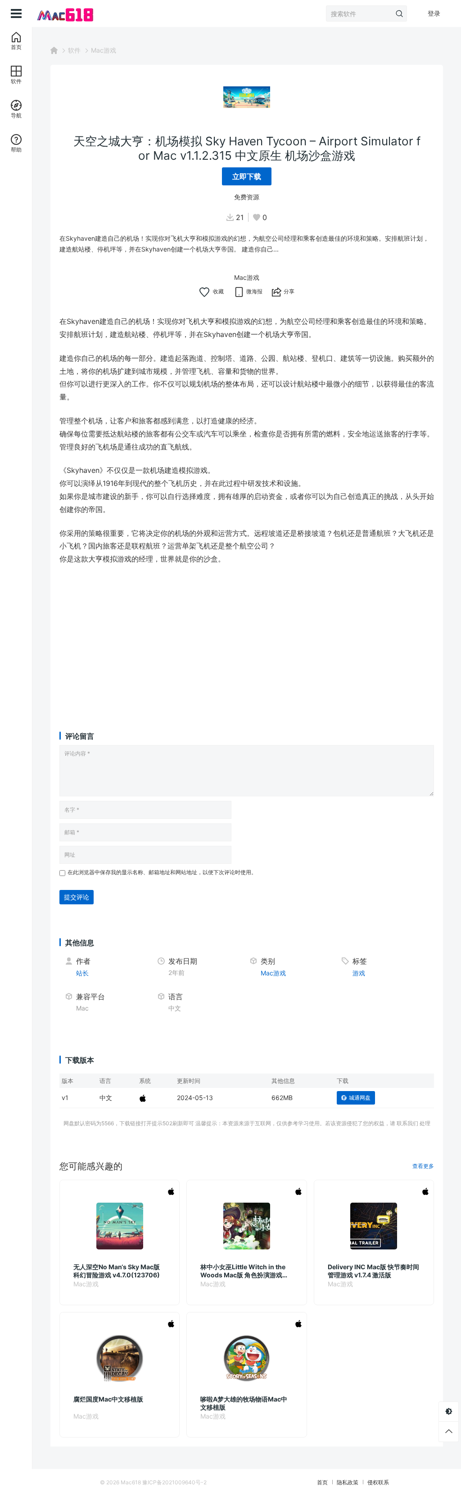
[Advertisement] (246, 639)
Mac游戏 (103, 50)
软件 (74, 50)
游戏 (359, 973)
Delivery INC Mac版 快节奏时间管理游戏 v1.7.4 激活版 (373, 1271)
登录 (434, 13)
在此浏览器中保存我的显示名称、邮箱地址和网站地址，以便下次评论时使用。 (162, 872)
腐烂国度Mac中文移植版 (108, 1399)
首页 (322, 1482)
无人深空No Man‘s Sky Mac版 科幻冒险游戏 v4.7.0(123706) (116, 1271)
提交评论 (76, 897)
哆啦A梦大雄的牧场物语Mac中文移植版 (243, 1403)
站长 (82, 973)
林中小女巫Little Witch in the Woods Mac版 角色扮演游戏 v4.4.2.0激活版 (242, 1271)
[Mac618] (64, 13)
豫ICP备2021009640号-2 (174, 1482)
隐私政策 (347, 1482)
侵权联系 (378, 1482)
